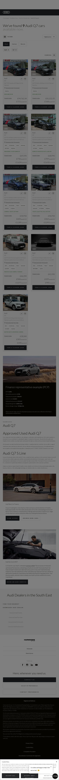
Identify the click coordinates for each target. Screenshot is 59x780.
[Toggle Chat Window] (55, 776)
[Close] (56, 761)
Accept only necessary (29, 776)
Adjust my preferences (48, 776)
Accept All (10, 775)
